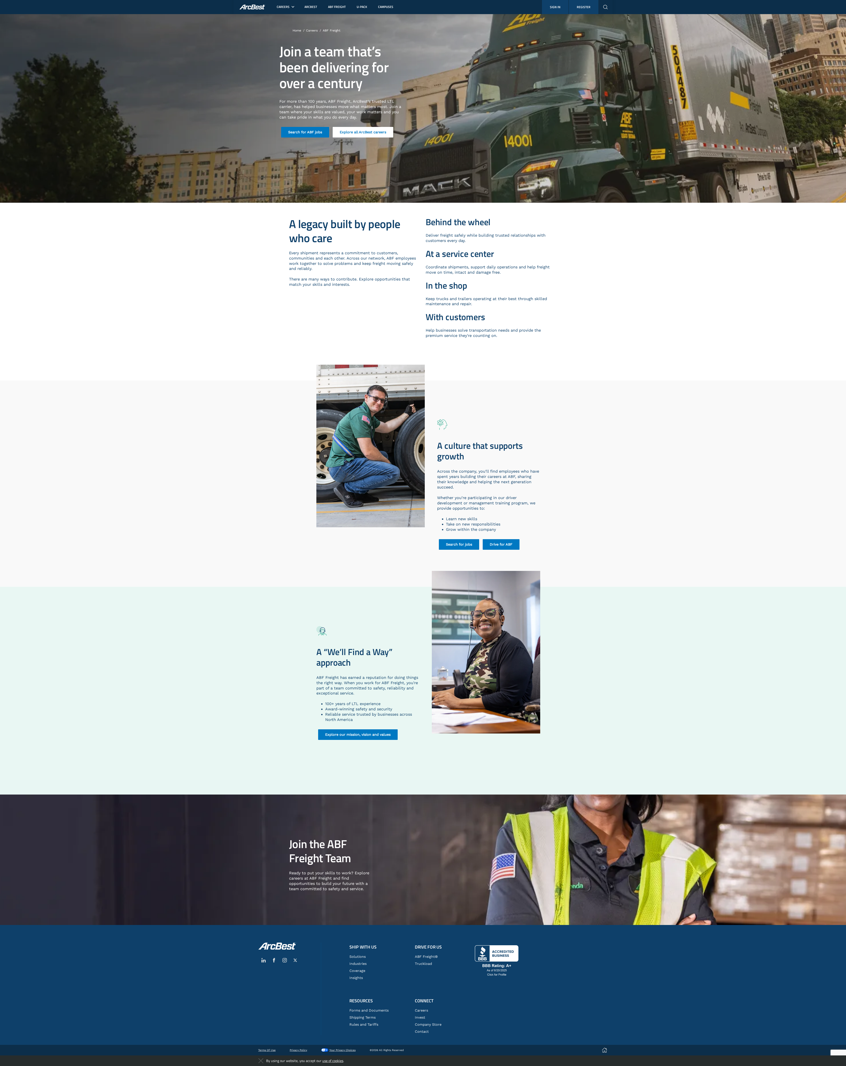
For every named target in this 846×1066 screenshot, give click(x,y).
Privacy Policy (298, 1050)
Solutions (357, 957)
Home (297, 30)
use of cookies (332, 1060)
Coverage (357, 971)
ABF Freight (331, 30)
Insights (356, 978)
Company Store (428, 1024)
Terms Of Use (267, 1050)
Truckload (423, 964)
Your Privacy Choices (342, 1050)
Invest (420, 1017)
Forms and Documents (369, 1010)
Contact (422, 1031)
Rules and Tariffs (363, 1024)
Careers (312, 30)
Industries (358, 964)
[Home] (277, 946)
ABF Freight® (426, 957)
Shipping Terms (362, 1017)
